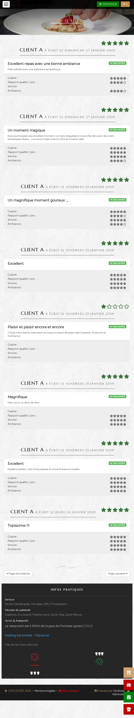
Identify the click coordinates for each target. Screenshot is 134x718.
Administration (121, 694)
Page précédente (19, 573)
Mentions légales (45, 690)
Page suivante (117, 573)
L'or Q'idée (67, 20)
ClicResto (119, 690)
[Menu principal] (6, 4)
